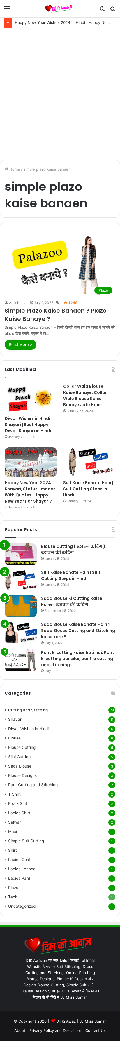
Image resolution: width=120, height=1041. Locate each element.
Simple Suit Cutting (26, 841)
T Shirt (14, 794)
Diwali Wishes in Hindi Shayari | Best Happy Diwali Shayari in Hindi (28, 424)
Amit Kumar (18, 302)
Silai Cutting (19, 756)
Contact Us (95, 1030)
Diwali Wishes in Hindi (28, 728)
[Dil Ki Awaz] (60, 8)
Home (14, 169)
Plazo (13, 887)
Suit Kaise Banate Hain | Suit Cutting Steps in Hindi (88, 489)
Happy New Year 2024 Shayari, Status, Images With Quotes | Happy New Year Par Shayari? (30, 492)
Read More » (20, 344)
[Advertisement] (60, 94)
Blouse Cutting (22, 747)
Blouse (14, 738)
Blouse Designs (22, 775)
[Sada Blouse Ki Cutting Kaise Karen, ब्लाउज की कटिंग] (21, 606)
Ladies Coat (19, 859)
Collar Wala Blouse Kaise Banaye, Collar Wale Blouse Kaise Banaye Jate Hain (85, 395)
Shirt (12, 850)
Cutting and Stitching (28, 710)
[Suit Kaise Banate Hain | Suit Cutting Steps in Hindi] (89, 462)
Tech (12, 897)
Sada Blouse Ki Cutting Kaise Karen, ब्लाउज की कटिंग (71, 601)
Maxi (12, 831)
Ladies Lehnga (22, 869)
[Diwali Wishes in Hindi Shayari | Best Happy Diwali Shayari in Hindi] (31, 398)
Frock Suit (17, 803)
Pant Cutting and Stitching (33, 784)
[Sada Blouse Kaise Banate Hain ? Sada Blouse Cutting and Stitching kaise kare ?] (21, 632)
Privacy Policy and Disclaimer (55, 1030)
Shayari (15, 719)
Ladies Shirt (19, 812)
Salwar (14, 822)
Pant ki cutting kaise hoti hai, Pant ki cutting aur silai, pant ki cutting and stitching (77, 658)
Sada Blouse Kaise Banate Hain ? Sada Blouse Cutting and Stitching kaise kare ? (78, 630)
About (19, 1030)
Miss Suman (96, 1021)
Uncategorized (22, 906)
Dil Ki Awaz (66, 1021)
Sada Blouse (19, 766)
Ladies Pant (19, 878)
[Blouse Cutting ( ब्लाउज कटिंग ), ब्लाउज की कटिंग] (21, 554)
